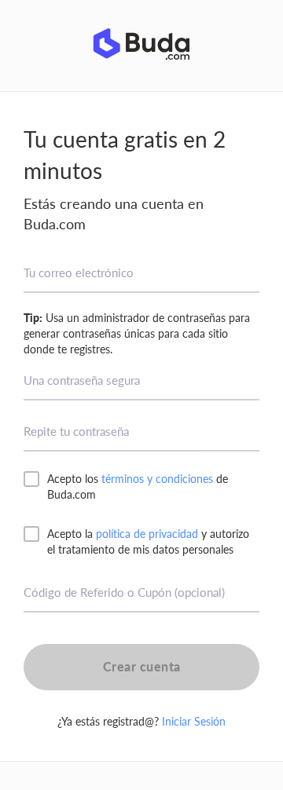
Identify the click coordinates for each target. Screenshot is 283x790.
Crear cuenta (142, 666)
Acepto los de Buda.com (137, 486)
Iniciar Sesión (194, 721)
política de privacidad (147, 533)
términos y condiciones (157, 478)
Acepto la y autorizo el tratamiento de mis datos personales (148, 541)
